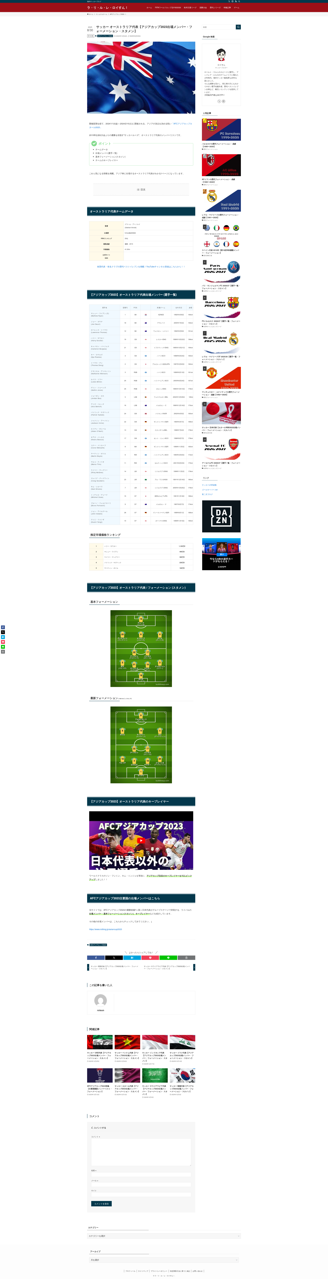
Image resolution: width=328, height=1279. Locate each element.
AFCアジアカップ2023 (105, 36)
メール (94, 1180)
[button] (96, 958)
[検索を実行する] (238, 27)
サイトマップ (143, 1271)
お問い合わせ (198, 1271)
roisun (100, 1010)
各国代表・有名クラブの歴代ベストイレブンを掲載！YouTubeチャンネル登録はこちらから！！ (141, 266)
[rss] (236, 1)
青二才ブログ (207, 494)
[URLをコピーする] (186, 958)
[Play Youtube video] (141, 840)
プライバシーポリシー (159, 1271)
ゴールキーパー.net (210, 489)
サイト (94, 1190)
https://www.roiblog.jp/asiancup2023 (105, 929)
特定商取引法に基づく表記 (180, 1271)
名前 (93, 1170)
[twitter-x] (229, 1)
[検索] (239, 1)
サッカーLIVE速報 (209, 485)
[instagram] (232, 1)
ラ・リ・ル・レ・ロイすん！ (107, 7)
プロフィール (130, 1271)
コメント (95, 1136)
